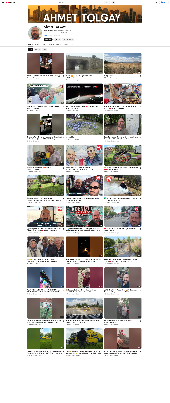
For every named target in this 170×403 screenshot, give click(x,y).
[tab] (30, 44)
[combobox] (81, 2)
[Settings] (157, 2)
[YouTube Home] (10, 2)
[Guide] (3, 2)
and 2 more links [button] (55, 35)
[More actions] (63, 76)
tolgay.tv (47, 35)
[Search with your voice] (113, 2)
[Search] (107, 2)
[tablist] (85, 44)
